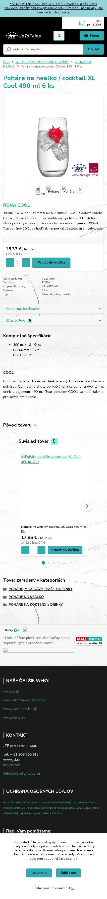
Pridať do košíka (51, 262)
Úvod (6, 62)
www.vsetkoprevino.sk (20, 709)
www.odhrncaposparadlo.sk (24, 700)
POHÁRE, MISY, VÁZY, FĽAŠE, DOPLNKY (42, 62)
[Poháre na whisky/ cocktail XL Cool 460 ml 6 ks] (53, 486)
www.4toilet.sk (14, 717)
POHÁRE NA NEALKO (26, 597)
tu (72, 888)
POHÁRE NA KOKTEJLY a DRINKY (36, 604)
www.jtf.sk (11, 691)
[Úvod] (24, 36)
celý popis (95, 229)
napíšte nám (12, 765)
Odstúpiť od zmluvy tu (21, 773)
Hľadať (93, 49)
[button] (43, 563)
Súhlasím (68, 872)
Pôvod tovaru (17, 425)
